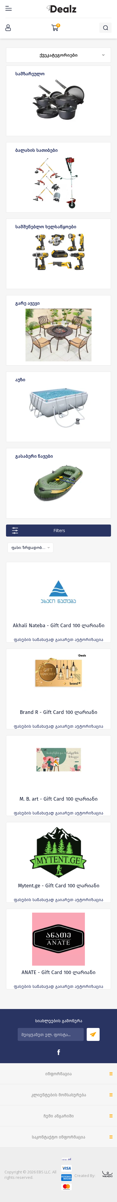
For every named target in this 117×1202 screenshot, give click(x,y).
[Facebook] (58, 1052)
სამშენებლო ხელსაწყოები (45, 226)
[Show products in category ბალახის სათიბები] (58, 182)
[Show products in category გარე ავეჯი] (59, 335)
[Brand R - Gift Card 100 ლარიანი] (58, 678)
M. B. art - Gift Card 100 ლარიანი (59, 799)
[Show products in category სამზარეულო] (59, 105)
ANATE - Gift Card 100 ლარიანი (58, 972)
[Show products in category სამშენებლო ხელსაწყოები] (59, 258)
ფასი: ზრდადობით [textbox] (28, 547)
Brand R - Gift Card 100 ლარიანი (58, 712)
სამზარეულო (30, 73)
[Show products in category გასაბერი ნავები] (59, 488)
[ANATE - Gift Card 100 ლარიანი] (58, 939)
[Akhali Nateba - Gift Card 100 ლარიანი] (58, 592)
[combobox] (30, 548)
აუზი (20, 379)
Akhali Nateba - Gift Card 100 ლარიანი (58, 625)
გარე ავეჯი (27, 303)
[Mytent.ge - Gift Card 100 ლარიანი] (58, 852)
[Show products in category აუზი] (59, 411)
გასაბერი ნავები (34, 456)
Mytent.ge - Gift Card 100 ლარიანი (58, 886)
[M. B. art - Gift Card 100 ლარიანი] (58, 765)
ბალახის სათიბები (36, 150)
